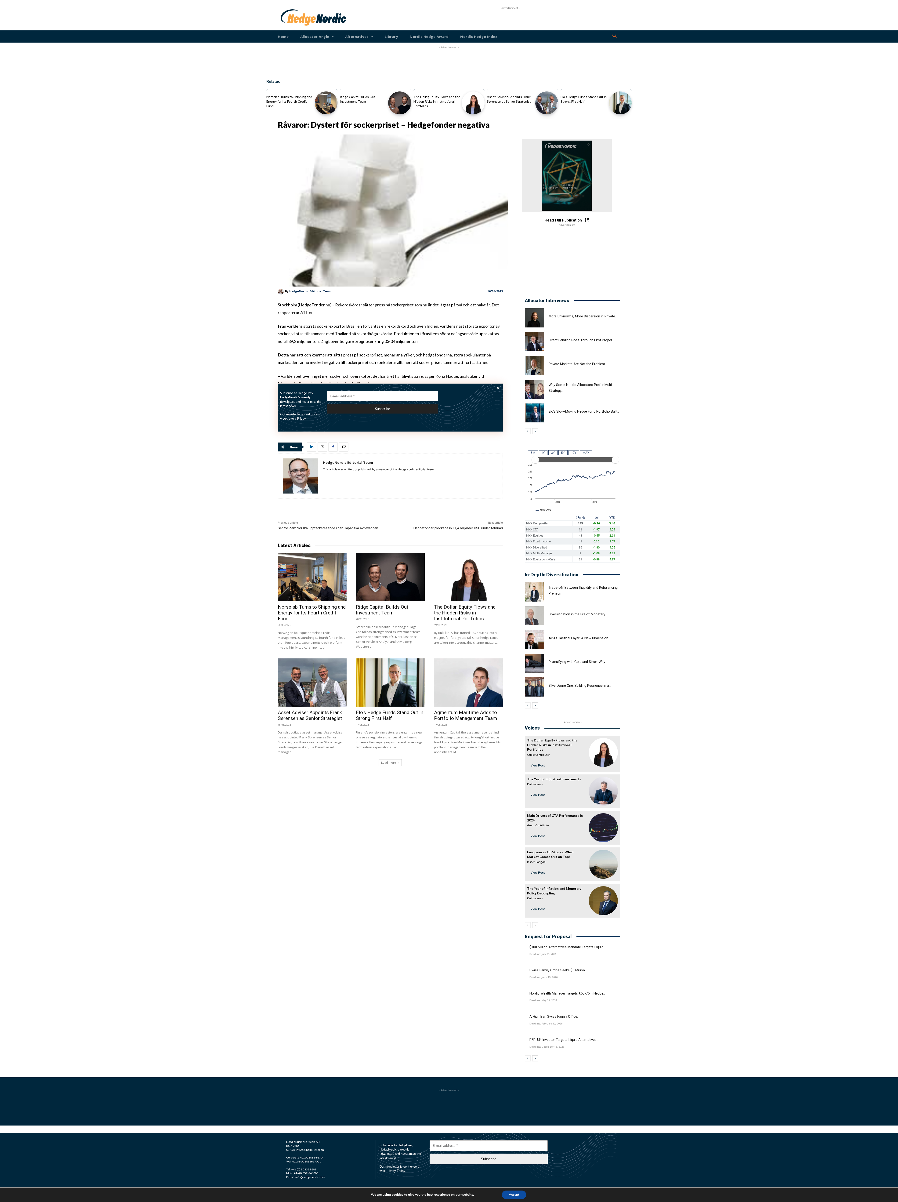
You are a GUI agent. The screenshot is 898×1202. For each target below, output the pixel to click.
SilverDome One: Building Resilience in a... (580, 685)
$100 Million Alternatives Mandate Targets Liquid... (567, 947)
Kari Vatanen (535, 784)
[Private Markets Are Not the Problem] (534, 365)
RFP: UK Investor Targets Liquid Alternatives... (564, 1040)
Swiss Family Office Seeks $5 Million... (558, 970)
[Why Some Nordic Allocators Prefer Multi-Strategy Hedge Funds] (534, 389)
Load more (388, 763)
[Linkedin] (311, 447)
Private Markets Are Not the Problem (577, 364)
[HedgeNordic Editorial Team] (281, 291)
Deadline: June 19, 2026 (543, 977)
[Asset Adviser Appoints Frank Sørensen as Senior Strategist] (546, 102)
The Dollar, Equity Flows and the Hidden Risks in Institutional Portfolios (436, 101)
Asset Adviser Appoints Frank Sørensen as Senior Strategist (310, 715)
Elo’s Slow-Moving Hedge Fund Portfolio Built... (584, 411)
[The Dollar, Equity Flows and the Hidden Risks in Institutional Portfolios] (473, 102)
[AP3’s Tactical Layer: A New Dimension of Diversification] (534, 639)
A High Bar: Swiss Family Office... (554, 1016)
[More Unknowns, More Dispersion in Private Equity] (534, 317)
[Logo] (296, 17)
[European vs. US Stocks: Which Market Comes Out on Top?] (603, 864)
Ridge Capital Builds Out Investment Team (382, 610)
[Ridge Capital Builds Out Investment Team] (399, 102)
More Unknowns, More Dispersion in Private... (583, 316)
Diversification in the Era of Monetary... (578, 614)
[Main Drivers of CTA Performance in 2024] (603, 827)
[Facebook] (333, 447)
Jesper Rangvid (536, 862)
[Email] (343, 447)
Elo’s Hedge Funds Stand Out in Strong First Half (389, 715)
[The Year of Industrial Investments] (603, 791)
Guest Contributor (538, 754)
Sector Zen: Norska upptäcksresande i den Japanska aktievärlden (328, 528)
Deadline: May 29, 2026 (543, 1000)
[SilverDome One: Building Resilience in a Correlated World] (534, 687)
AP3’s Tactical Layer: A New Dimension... (579, 638)
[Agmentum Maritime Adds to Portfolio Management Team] (468, 682)
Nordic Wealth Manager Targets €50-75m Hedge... (567, 993)
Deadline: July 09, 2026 (542, 954)
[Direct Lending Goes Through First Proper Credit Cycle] (534, 341)
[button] (614, 36)
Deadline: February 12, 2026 (545, 1023)
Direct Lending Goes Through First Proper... (581, 340)
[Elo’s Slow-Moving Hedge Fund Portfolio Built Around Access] (534, 413)
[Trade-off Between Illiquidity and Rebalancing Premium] (534, 592)
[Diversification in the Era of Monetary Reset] (534, 615)
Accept (514, 1194)
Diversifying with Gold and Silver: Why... (578, 662)
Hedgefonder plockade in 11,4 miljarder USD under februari (458, 528)
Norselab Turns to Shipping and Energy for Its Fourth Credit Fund (289, 101)
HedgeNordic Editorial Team (310, 291)
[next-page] (535, 431)
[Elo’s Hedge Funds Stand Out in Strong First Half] (620, 102)
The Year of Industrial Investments (554, 779)
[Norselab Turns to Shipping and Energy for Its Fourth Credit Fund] (326, 102)
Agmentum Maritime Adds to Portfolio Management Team (465, 715)
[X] (322, 447)
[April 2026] (566, 176)
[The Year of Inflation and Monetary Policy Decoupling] (603, 900)
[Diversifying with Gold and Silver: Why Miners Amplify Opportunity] (534, 663)
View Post (538, 765)
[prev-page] (528, 431)
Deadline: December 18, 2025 (546, 1047)
